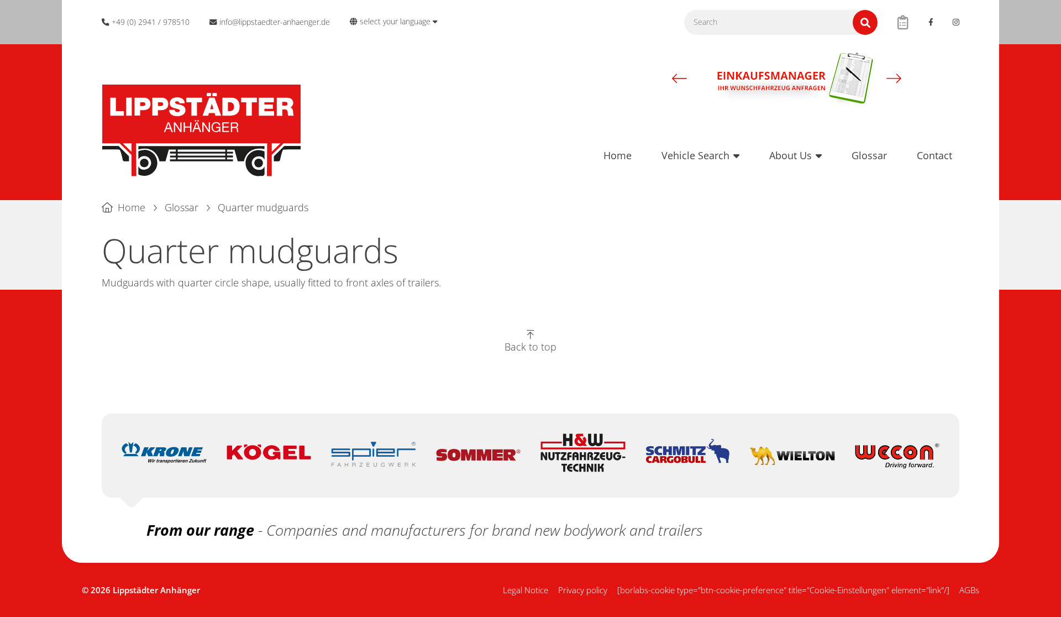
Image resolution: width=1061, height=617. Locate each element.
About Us (790, 155)
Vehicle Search (695, 155)
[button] (679, 78)
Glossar (869, 155)
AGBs (969, 589)
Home (617, 155)
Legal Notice (525, 589)
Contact (934, 155)
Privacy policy (582, 589)
